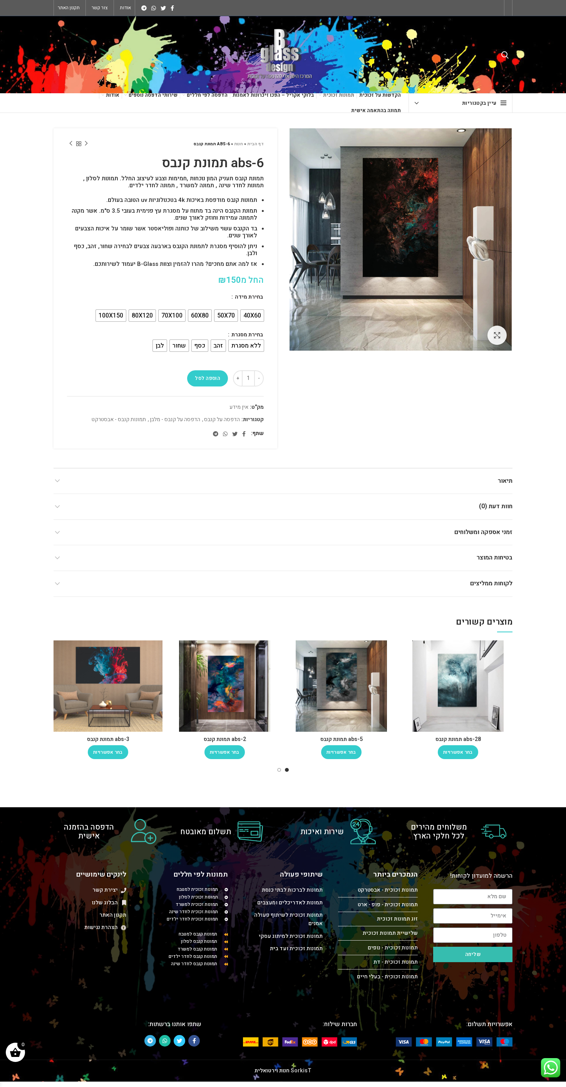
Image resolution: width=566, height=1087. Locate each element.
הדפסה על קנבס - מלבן (175, 420)
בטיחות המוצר (494, 557)
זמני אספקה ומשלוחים (483, 532)
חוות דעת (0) (495, 506)
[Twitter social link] (163, 8)
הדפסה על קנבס (222, 420)
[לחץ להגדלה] (497, 335)
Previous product (86, 144)
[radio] (252, 315)
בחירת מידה (248, 297)
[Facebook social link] (172, 8)
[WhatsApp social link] (153, 8)
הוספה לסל (207, 378)
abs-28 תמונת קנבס (458, 739)
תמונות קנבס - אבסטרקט (119, 420)
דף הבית (256, 144)
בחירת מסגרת (246, 335)
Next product (71, 144)
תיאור (505, 481)
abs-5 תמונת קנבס (341, 739)
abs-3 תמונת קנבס (108, 739)
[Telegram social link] (144, 8)
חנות (238, 144)
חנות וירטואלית (272, 1071)
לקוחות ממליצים (491, 583)
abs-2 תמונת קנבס (225, 739)
